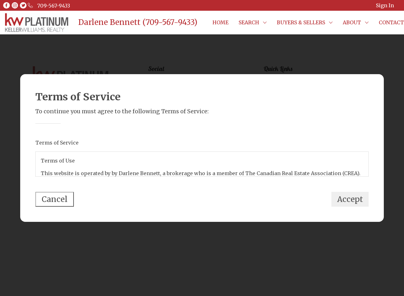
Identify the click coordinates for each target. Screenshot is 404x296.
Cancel (55, 199)
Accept (350, 199)
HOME (220, 22)
